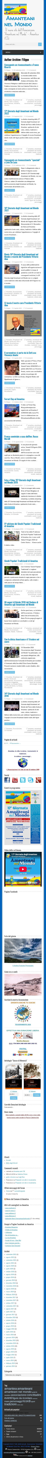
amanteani (37, 100)
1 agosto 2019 (18, 485)
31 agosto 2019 (18, 442)
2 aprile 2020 (18, 308)
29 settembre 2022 (19, 70)
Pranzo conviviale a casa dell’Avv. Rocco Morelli (21, 437)
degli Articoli (11, 1163)
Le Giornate (15, 514)
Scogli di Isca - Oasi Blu (13, 1240)
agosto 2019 (10, 1274)
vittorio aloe (38, 297)
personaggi (38, 105)
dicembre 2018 (11, 1283)
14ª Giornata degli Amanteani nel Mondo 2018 (21, 694)
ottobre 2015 (10, 1346)
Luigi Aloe (21, 1177)
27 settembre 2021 (19, 165)
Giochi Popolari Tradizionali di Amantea (21, 561)
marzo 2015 (10, 1360)
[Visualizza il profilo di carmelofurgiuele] (13, 1191)
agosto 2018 (10, 1289)
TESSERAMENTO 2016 (23, 1024)
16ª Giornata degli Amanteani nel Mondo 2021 (21, 209)
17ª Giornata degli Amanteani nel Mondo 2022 (21, 112)
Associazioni (8, 152)
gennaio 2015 (10, 1366)
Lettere (16, 345)
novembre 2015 (11, 1343)
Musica (6, 105)
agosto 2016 (10, 1323)
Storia (8, 1191)
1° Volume (13, 1091)
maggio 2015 (10, 1355)
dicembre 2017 (11, 1297)
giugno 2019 (10, 1277)
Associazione (8, 103)
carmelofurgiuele (19, 1191)
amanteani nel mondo (34, 101)
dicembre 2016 (11, 1317)
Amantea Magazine (11, 1227)
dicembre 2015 (11, 1340)
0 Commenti (32, 70)
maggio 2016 (10, 1329)
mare (39, 345)
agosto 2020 (10, 1266)
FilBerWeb (30, 1455)
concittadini (37, 103)
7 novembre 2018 (19, 644)
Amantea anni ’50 (19, 1171)
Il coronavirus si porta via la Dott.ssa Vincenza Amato (20, 354)
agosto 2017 (10, 1309)
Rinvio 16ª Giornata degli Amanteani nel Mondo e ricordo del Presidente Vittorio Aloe (21, 257)
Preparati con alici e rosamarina (25, 1180)
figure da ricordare (35, 200)
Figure (14, 389)
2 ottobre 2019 (18, 402)
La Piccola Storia (9, 686)
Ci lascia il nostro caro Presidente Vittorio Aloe (22, 304)
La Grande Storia (16, 684)
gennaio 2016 (10, 1337)
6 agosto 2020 (18, 262)
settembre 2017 (11, 1306)
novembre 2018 (11, 1286)
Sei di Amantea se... (11, 1235)
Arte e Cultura (13, 101)
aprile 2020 (9, 1269)
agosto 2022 (10, 1257)
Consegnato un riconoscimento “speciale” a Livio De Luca (22, 161)
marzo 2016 (10, 1334)
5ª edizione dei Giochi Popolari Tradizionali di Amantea (22, 525)
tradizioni (39, 154)
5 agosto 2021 (18, 213)
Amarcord (12, 341)
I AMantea (8, 1232)
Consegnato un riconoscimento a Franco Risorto (21, 66)
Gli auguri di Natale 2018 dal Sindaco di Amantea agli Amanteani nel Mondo (21, 603)
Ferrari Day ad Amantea (14, 399)
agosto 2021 (10, 1263)
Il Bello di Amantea (11, 1230)
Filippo (8, 70)
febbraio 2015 (10, 1363)
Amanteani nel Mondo (19, 21)
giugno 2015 (10, 1352)
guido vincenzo (11, 1177)
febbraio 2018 (10, 1294)
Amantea (9, 100)
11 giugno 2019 (18, 529)
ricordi (39, 152)
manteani (34, 345)
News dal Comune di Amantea (17, 1198)
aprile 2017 (9, 1312)
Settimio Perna (22, 1174)
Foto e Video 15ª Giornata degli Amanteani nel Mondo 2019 (22, 481)
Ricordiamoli (8, 391)
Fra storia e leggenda (11, 682)
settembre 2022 (11, 1254)
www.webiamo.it (10, 1213)
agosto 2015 (10, 1349)
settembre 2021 (11, 1260)
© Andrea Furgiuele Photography (23, 965)
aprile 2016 (9, 1332)
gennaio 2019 (10, 1280)
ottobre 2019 (10, 1271)
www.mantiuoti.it (10, 1208)
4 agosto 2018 (18, 699)
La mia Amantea (10, 1238)
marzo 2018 (10, 1291)
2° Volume (32, 1091)
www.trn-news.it (10, 1211)
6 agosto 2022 (18, 116)
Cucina (16, 470)
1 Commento (30, 262)
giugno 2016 (10, 1326)
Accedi (8, 1160)
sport (40, 430)
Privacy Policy (35, 1446)
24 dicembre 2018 (19, 607)
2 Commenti (29, 308)
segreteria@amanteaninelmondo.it (14, 1452)
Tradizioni (14, 295)
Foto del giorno (9, 1418)
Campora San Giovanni (12, 1246)
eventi (34, 152)
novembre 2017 (11, 1300)
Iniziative (17, 103)
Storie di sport (8, 555)
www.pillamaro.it (10, 1216)
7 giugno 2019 (18, 564)
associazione (28, 103)
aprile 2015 (9, 1357)
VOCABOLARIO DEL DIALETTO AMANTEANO (19, 1415)
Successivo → (16, 743)
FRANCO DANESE (10, 1421)
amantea (31, 100)
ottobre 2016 (10, 1320)
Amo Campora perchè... (13, 1243)
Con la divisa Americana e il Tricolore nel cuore (21, 640)
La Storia (19, 686)
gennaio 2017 (10, 1314)
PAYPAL (23, 1049)
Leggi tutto (9, 95)
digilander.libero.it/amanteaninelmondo (17, 1218)
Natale (13, 631)
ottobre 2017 (10, 1303)
